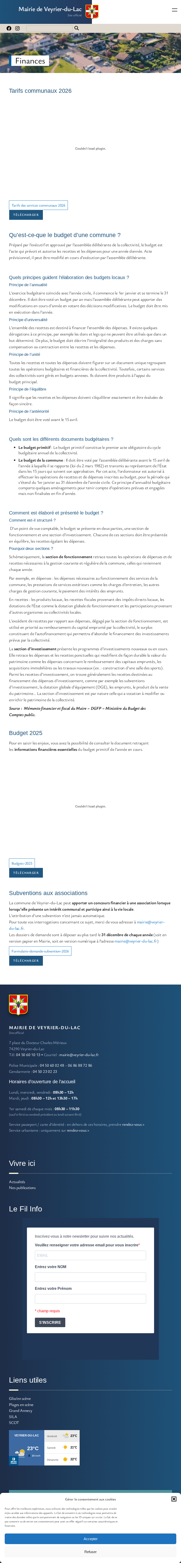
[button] (174, 1499)
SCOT (14, 1422)
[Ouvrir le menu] (175, 10)
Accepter (91, 1539)
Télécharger (26, 214)
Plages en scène (21, 1404)
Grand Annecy (20, 1410)
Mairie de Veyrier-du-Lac (50, 8)
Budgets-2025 (22, 863)
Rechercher (76, 28)
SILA (13, 1416)
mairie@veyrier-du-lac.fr (136, 941)
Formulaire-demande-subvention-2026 (40, 951)
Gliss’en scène (20, 1398)
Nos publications (22, 1187)
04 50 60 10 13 (28, 1054)
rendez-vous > (133, 1124)
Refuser (90, 1552)
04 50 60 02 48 (52, 1065)
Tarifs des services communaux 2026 (38, 205)
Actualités (17, 1181)
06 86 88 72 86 (80, 1065)
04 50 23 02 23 (45, 1071)
